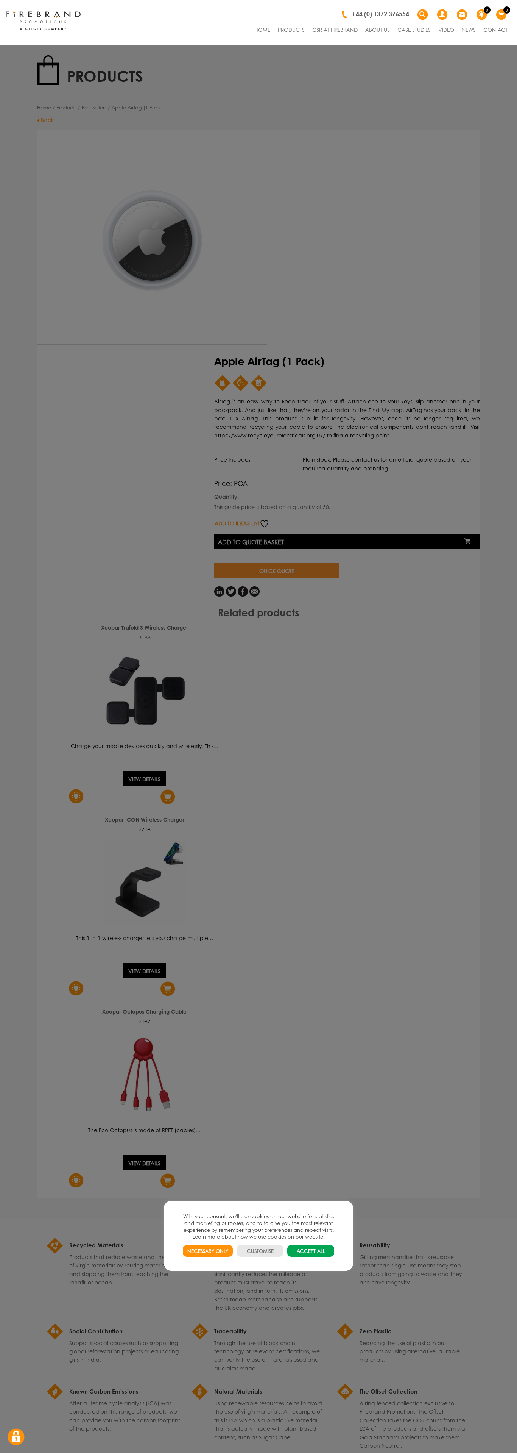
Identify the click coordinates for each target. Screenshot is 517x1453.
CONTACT (495, 29)
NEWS (469, 29)
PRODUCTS (291, 29)
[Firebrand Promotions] (43, 20)
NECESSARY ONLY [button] (207, 1251)
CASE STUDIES (414, 29)
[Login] (443, 15)
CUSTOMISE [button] (260, 1251)
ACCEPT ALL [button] (311, 1251)
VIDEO (446, 29)
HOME (262, 29)
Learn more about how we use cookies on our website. (258, 1236)
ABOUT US (377, 29)
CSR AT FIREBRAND (335, 29)
